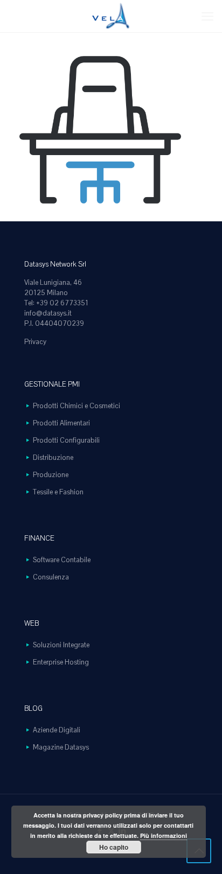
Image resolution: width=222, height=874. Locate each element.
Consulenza (51, 577)
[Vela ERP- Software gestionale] (111, 16)
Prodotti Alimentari (61, 423)
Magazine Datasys (61, 747)
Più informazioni (163, 835)
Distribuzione (53, 457)
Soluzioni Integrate (61, 644)
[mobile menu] (207, 16)
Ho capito (113, 847)
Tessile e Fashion (58, 492)
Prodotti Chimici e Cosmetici (76, 405)
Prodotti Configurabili (66, 440)
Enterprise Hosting (61, 662)
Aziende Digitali (56, 730)
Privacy (35, 341)
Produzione (50, 474)
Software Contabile (62, 559)
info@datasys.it (48, 313)
